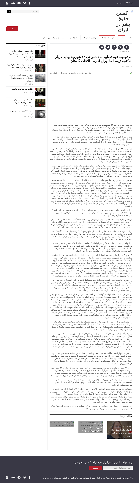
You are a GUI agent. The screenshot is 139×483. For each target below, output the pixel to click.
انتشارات (73, 38)
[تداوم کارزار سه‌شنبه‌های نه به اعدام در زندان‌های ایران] (40, 103)
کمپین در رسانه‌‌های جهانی (53, 38)
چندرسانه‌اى (91, 38)
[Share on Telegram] (114, 47)
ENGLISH (129, 3)
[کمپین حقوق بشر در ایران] (123, 21)
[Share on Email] (101, 47)
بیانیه (122, 38)
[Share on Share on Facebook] (126, 47)
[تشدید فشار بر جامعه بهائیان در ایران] (40, 114)
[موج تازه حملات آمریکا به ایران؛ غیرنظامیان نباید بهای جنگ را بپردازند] (40, 78)
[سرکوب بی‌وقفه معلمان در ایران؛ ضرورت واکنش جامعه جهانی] (40, 68)
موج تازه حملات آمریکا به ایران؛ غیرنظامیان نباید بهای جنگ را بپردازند (21, 78)
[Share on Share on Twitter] (120, 47)
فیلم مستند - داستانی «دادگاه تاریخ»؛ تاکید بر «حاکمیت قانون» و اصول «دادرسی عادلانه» (20, 54)
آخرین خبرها (109, 38)
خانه (131, 38)
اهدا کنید (12, 29)
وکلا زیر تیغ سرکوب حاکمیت (22, 89)
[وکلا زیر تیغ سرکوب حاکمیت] (40, 92)
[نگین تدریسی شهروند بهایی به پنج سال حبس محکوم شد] (62, 424)
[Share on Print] (107, 47)
